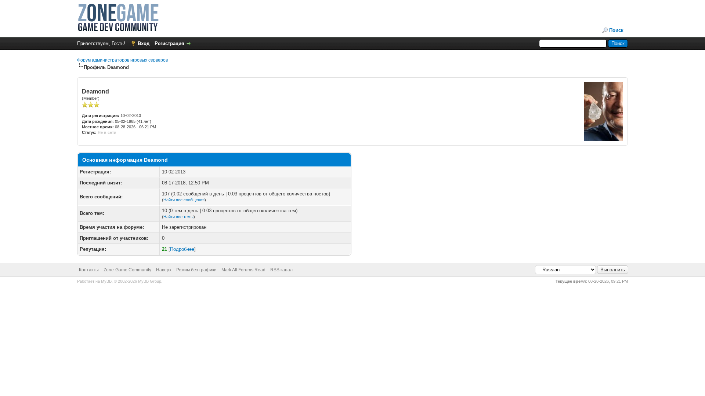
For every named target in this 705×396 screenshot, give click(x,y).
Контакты (89, 269)
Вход (143, 43)
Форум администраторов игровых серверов (122, 60)
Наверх (163, 269)
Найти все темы (178, 216)
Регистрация (169, 43)
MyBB (106, 281)
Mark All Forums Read (243, 269)
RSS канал (281, 269)
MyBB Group (149, 281)
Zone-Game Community (127, 269)
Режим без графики (196, 269)
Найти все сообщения (184, 200)
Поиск (616, 30)
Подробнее (182, 249)
